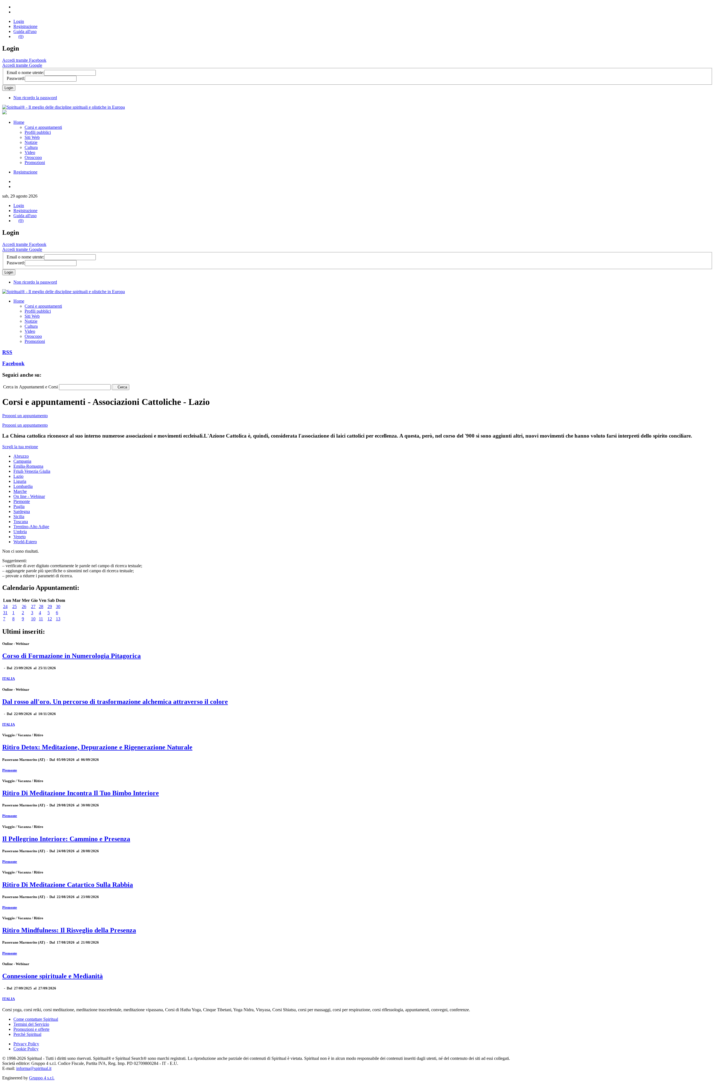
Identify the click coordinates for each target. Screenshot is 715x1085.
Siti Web (32, 137)
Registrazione (25, 26)
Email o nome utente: (25, 72)
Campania (22, 461)
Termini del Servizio (31, 1024)
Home (18, 122)
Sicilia (18, 516)
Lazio (18, 476)
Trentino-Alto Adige (31, 526)
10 (33, 618)
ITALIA (8, 678)
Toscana (20, 521)
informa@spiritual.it (33, 1068)
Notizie (31, 142)
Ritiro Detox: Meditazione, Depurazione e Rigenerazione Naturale (97, 747)
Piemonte (21, 501)
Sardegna (21, 511)
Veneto (19, 536)
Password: (16, 78)
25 (14, 606)
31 (5, 612)
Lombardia (23, 486)
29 (49, 606)
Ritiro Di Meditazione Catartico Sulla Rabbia (67, 884)
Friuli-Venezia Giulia (31, 471)
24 (5, 606)
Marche (20, 491)
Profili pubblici (38, 132)
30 (58, 606)
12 (49, 618)
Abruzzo (21, 456)
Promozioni (35, 162)
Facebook (13, 363)
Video (30, 152)
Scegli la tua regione (20, 446)
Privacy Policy (26, 1043)
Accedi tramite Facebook (24, 60)
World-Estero (25, 541)
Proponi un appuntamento (25, 415)
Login (18, 21)
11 (41, 618)
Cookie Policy (26, 1048)
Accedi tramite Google (22, 65)
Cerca (122, 387)
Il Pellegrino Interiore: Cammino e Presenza (66, 838)
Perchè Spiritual (27, 1034)
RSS (7, 352)
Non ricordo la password (35, 97)
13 (58, 618)
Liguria (19, 481)
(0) (20, 36)
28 (41, 606)
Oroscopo (33, 157)
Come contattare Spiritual (35, 1019)
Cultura (31, 147)
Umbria (20, 531)
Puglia (19, 506)
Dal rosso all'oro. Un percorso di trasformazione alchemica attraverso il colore (115, 701)
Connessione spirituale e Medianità (52, 976)
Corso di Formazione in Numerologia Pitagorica (71, 655)
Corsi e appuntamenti (43, 127)
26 (24, 606)
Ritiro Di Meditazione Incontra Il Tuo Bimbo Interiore (80, 793)
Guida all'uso (25, 31)
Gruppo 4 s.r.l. (41, 1077)
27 (33, 606)
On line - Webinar (29, 496)
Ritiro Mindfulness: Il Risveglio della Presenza (69, 930)
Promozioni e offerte (31, 1029)
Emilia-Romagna (28, 466)
